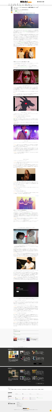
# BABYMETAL (29, 389)
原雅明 (19, 331)
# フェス (9, 389)
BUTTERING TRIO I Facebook (17, 334)
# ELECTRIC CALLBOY (24, 389)
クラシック (23, 5)
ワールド (24, 346)
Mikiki (13, 346)
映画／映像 (26, 5)
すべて (9, 5)
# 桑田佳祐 (12, 389)
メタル (17, 5)
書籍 (29, 5)
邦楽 (11, 5)
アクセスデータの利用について (19, 406)
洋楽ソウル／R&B (21, 346)
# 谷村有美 (42, 389)
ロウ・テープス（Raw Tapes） (20, 42)
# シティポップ (35, 389)
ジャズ (20, 5)
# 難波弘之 (15, 389)
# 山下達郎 (32, 389)
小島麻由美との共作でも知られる (26, 220)
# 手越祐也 (39, 389)
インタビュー (16, 346)
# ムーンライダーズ (19, 389)
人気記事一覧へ (37, 363)
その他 (31, 5)
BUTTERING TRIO (16, 331)
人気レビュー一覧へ (40, 383)
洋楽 (13, 5)
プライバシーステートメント (19, 405)
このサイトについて (18, 403)
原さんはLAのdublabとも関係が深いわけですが (20, 246)
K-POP (15, 5)
